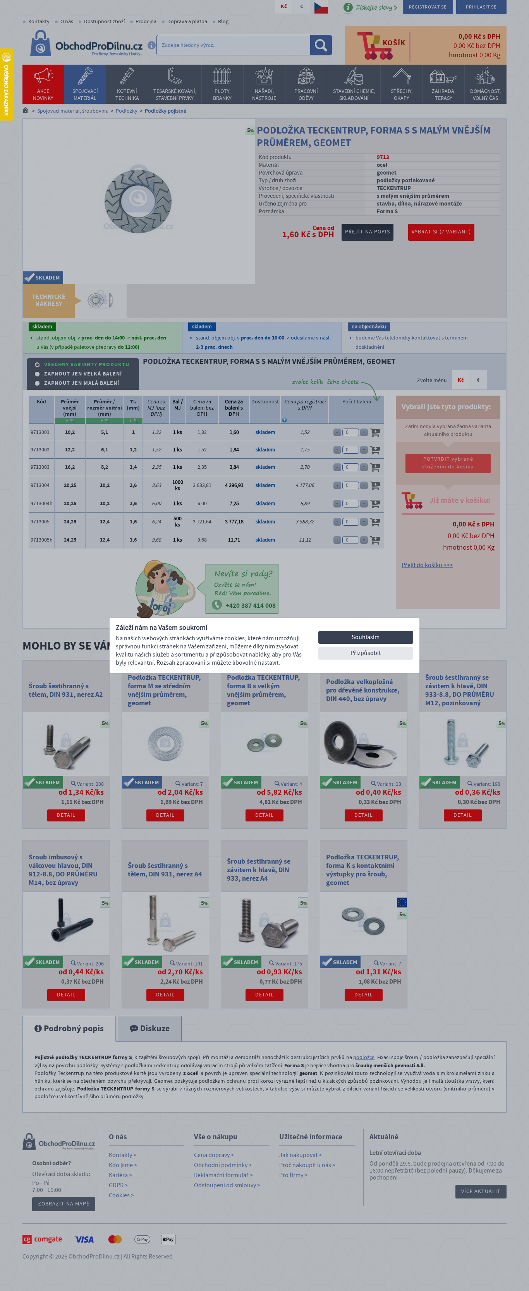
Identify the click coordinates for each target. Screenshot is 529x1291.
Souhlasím (366, 637)
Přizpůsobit (365, 653)
